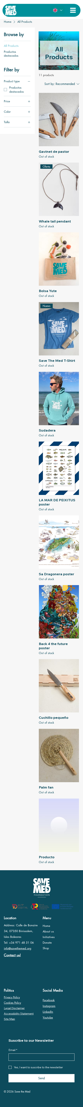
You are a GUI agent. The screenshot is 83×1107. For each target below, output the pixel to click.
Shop (46, 948)
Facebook (49, 1000)
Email (12, 1050)
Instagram (49, 1006)
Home (46, 926)
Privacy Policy (12, 997)
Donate (47, 942)
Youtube (48, 1017)
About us (48, 931)
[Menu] (73, 10)
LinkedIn (48, 1012)
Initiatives (49, 937)
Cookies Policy (12, 1003)
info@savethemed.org (17, 948)
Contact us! (12, 955)
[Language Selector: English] (57, 10)
